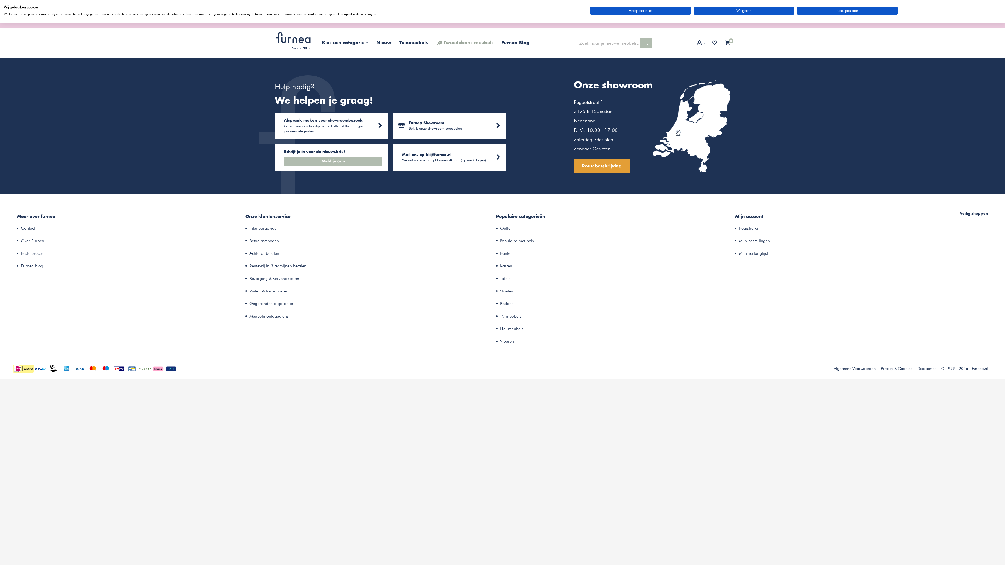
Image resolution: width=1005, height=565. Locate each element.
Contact (28, 228)
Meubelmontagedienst (269, 316)
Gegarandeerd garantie (271, 303)
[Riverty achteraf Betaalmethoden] (145, 368)
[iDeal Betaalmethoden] (23, 368)
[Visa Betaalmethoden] (79, 368)
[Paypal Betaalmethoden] (40, 368)
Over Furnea (32, 240)
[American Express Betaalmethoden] (66, 368)
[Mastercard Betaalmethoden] (92, 368)
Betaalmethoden (264, 240)
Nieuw (384, 43)
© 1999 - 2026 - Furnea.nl (964, 368)
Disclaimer (926, 368)
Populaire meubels (517, 240)
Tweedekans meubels (469, 43)
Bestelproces (32, 253)
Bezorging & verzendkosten (274, 278)
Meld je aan (333, 161)
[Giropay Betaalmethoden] (118, 368)
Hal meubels (511, 328)
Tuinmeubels (413, 43)
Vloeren (507, 341)
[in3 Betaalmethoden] (171, 368)
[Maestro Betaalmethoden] (105, 368)
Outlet (505, 228)
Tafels (505, 278)
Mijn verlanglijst (753, 253)
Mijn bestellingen (754, 240)
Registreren (749, 228)
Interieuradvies (262, 228)
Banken (507, 253)
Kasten (506, 265)
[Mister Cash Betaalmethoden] (131, 368)
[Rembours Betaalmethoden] (53, 368)
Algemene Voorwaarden (855, 368)
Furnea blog (32, 265)
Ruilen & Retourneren (268, 291)
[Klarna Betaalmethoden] (158, 368)
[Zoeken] (646, 43)
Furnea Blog (515, 43)
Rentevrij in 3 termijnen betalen (277, 265)
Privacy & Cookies (896, 368)
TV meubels (510, 316)
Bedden (507, 303)
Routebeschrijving (602, 166)
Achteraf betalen (264, 253)
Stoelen (506, 291)
